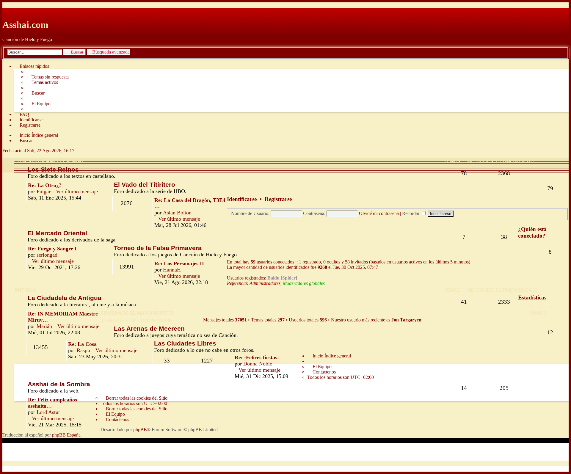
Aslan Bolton (177, 213)
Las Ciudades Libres (185, 343)
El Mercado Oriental (57, 233)
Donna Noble (257, 364)
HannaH (172, 270)
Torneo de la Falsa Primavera (158, 247)
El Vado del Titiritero (144, 184)
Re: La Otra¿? (45, 185)
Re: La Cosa (82, 344)
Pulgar (44, 191)
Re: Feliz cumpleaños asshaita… (52, 403)
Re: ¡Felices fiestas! (257, 357)
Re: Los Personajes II (179, 263)
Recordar (411, 213)
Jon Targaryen (406, 319)
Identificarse (242, 199)
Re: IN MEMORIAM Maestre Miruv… (63, 317)
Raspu (83, 350)
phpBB (140, 429)
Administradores (265, 283)
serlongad (47, 255)
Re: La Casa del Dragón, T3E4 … (189, 203)
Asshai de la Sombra (59, 384)
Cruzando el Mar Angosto (137, 313)
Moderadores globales (304, 283)
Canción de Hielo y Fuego (48, 161)
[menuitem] (47, 77)
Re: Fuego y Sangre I (52, 249)
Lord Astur (48, 412)
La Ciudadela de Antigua (64, 297)
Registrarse (278, 199)
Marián (44, 326)
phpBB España (66, 434)
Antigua (25, 290)
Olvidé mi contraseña (379, 213)
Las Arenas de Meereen (149, 328)
